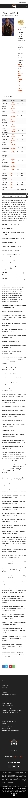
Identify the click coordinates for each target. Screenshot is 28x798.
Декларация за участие (8, 708)
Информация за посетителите (10, 730)
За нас (3, 680)
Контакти (4, 683)
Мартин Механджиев (8, 15)
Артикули (4, 690)
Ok (14, 795)
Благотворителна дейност (9, 694)
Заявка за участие (7, 703)
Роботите (20, 86)
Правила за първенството (9, 721)
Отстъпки (4, 692)
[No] (26, 792)
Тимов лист (5, 715)
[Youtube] (18, 766)
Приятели (4, 687)
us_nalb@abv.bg (18, 756)
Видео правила (6, 728)
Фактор (20, 64)
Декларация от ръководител (10, 712)
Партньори (5, 685)
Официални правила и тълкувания (11, 697)
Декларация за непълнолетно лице (12, 710)
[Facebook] (9, 766)
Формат (4, 723)
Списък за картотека (7, 705)
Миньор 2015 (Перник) (20, 77)
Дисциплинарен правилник (9, 726)
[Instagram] (14, 766)
